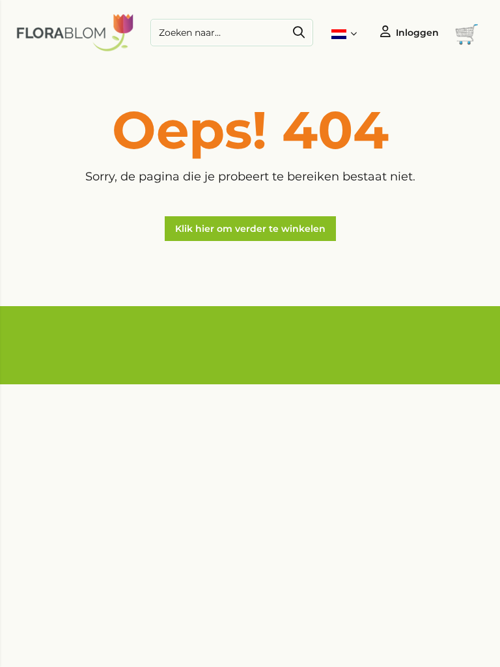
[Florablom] (74, 49)
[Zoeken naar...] (299, 33)
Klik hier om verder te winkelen (250, 228)
